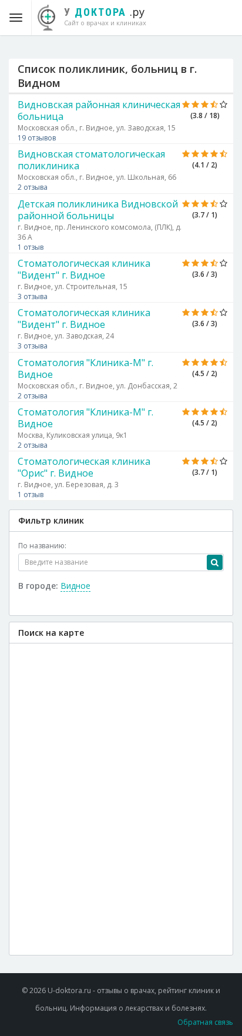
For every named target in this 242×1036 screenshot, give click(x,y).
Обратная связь (205, 1022)
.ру (105, 16)
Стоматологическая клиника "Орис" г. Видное (84, 467)
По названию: (42, 546)
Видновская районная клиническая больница (99, 110)
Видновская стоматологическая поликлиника (91, 159)
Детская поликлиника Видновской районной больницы (98, 209)
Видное (75, 585)
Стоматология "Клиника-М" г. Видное (85, 368)
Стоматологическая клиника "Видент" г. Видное (84, 269)
